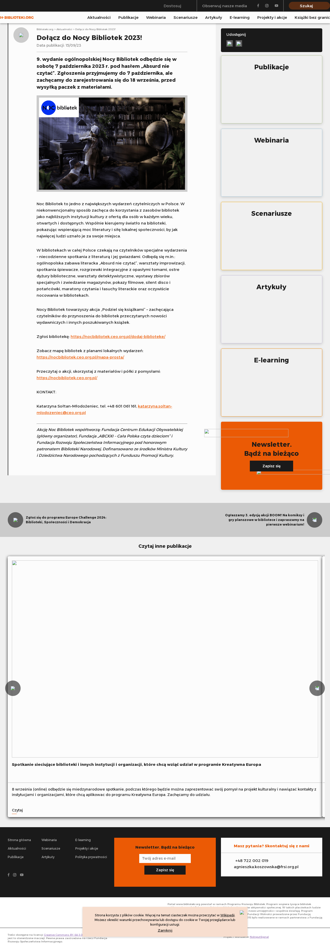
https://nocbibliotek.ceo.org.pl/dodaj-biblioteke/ (118, 336)
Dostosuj (172, 5)
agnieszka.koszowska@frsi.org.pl (266, 866)
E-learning (240, 17)
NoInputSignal (259, 937)
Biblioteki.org (45, 29)
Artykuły (213, 17)
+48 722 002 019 (251, 860)
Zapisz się (271, 466)
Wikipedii (227, 915)
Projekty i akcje (272, 17)
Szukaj (306, 5)
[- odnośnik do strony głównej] (31, 912)
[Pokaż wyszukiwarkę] (328, 17)
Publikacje (128, 17)
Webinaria (156, 17)
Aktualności (99, 17)
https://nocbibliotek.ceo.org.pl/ (67, 377)
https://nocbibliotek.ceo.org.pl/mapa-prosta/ (80, 357)
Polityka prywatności (91, 857)
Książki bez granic (312, 17)
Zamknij (165, 930)
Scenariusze (185, 17)
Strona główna (19, 840)
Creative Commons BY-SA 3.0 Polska (68, 934)
